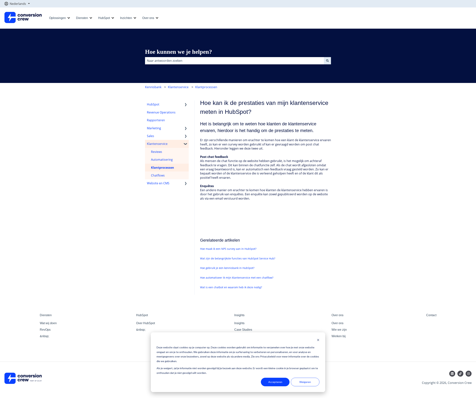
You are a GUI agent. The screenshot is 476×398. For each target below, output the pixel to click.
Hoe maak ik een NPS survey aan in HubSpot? (228, 249)
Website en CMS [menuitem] (158, 183)
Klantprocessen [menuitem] (162, 168)
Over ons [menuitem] (337, 315)
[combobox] (234, 60)
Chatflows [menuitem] (158, 175)
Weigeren (305, 381)
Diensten (82, 18)
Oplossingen (57, 18)
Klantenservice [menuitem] (157, 144)
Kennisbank (153, 87)
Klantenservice (178, 87)
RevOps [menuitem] (45, 329)
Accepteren (275, 381)
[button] (186, 104)
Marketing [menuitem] (154, 128)
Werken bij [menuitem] (339, 336)
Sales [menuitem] (150, 136)
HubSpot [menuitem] (153, 104)
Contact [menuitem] (431, 315)
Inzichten (126, 18)
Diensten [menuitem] (46, 315)
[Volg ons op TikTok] (460, 374)
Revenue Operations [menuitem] (161, 112)
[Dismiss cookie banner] (318, 340)
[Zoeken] (327, 60)
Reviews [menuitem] (156, 152)
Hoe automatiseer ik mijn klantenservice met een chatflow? (236, 277)
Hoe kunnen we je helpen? (178, 51)
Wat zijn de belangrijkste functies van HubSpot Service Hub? (237, 258)
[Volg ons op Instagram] (469, 374)
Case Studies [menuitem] (243, 329)
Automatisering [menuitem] (162, 160)
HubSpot (104, 18)
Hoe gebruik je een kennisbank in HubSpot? (227, 268)
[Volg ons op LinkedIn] (452, 374)
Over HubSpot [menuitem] (145, 323)
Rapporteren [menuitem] (156, 120)
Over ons (148, 18)
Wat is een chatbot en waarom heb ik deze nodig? (231, 287)
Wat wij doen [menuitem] (48, 323)
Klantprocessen (206, 87)
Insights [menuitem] (239, 315)
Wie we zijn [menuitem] (339, 329)
